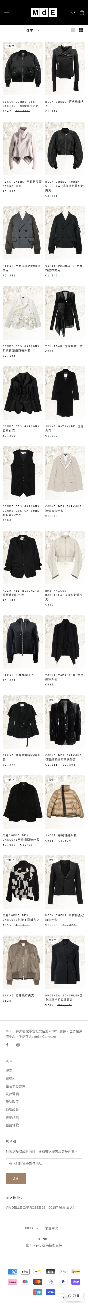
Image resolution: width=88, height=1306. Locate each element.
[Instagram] (18, 1044)
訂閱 (15, 1178)
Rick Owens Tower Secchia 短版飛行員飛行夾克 (64, 186)
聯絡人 (10, 1078)
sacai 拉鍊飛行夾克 (18, 995)
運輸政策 (12, 1117)
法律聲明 (12, 1094)
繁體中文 (52, 1228)
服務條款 (12, 1125)
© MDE (44, 1239)
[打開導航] (6, 12)
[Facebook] (7, 1044)
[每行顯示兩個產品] (81, 30)
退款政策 (12, 1109)
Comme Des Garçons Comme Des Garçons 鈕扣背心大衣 (21, 510)
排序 (31, 30)
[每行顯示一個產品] (73, 30)
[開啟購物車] (82, 12)
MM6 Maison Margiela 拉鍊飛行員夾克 (64, 595)
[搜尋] (73, 12)
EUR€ (29, 1228)
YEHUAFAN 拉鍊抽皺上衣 (64, 346)
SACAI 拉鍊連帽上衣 (18, 675)
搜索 (9, 1071)
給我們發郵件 (15, 1086)
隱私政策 (12, 1102)
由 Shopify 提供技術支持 (44, 1245)
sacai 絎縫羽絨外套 (61, 835)
